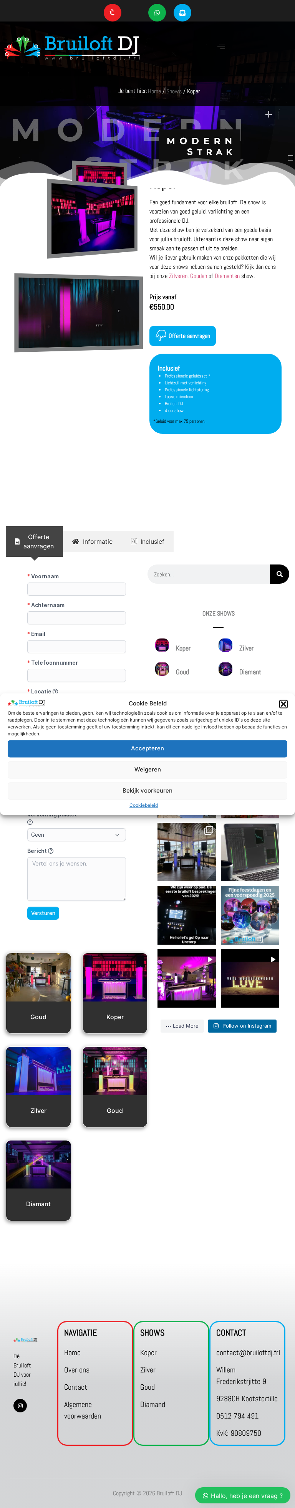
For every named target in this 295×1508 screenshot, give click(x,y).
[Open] (186, 852)
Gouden (198, 276)
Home (154, 91)
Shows (174, 91)
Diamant (38, 1204)
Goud (38, 1017)
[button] (283, 704)
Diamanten (227, 276)
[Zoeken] (279, 574)
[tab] (34, 541)
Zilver (38, 1110)
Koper (115, 1017)
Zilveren (178, 276)
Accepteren (147, 748)
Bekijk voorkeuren (147, 791)
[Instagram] (20, 1405)
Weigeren (147, 769)
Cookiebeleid (143, 805)
